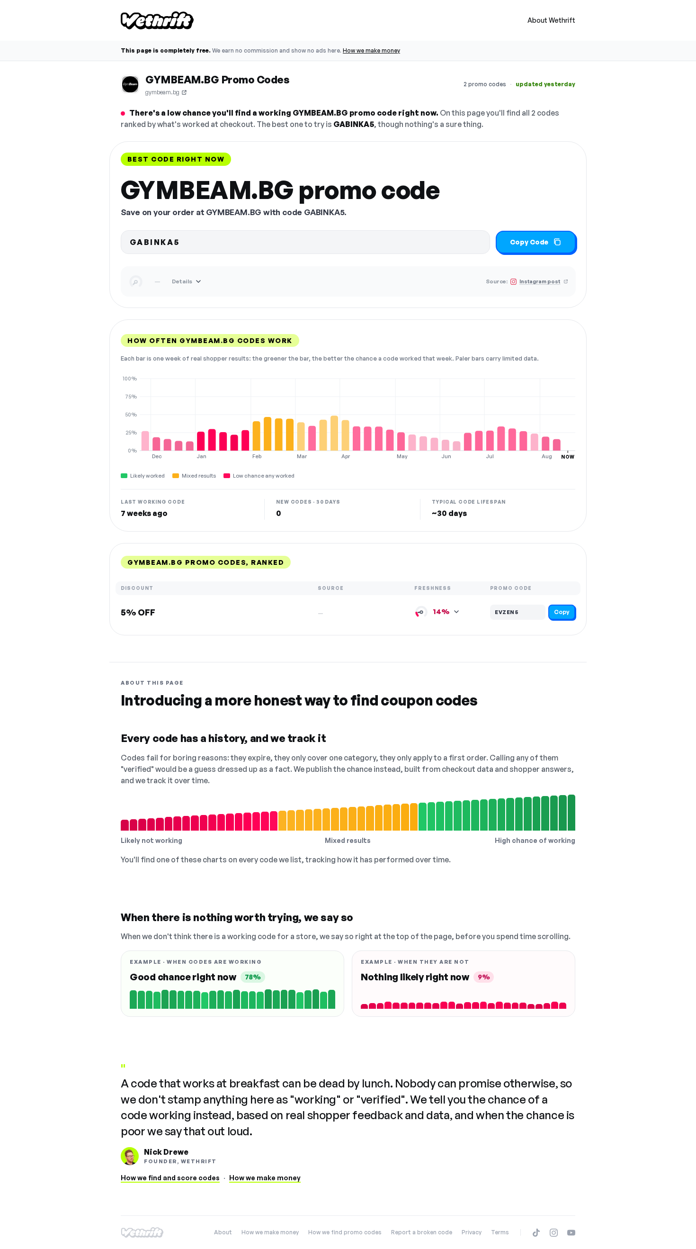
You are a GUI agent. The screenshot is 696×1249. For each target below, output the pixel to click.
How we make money (371, 50)
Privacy (472, 1232)
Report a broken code (421, 1232)
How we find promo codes (345, 1232)
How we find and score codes (170, 1178)
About (223, 1232)
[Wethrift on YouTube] (571, 1232)
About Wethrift (551, 20)
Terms (500, 1232)
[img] (348, 417)
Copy (562, 611)
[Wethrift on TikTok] (536, 1232)
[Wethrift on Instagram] (554, 1232)
